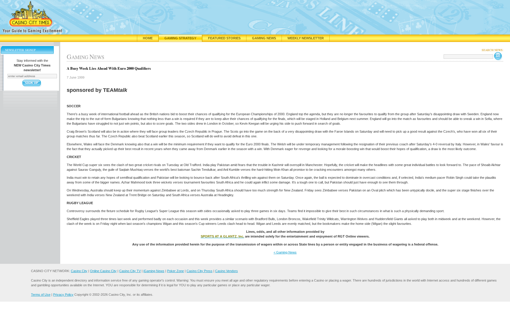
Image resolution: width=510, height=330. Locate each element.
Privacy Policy (63, 294)
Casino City (79, 271)
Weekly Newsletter (305, 38)
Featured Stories (224, 38)
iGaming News (153, 271)
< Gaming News (285, 252)
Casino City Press (199, 271)
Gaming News (264, 38)
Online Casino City (103, 271)
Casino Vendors (226, 271)
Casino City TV (130, 271)
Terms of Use (40, 294)
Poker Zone (175, 271)
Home (148, 38)
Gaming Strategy (180, 38)
